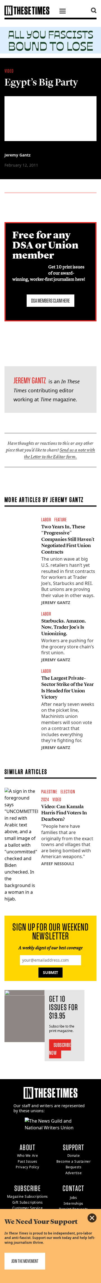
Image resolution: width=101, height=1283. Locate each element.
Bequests (74, 1167)
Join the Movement (24, 1261)
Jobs (73, 1197)
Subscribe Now (60, 1049)
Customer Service (27, 1208)
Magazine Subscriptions (27, 1196)
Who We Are (27, 1155)
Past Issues (27, 1161)
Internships (73, 1203)
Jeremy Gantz (17, 155)
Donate (73, 1155)
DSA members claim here (50, 300)
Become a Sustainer (73, 1161)
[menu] (62, 12)
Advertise (73, 1173)
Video (9, 71)
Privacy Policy (27, 1167)
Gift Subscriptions (27, 1202)
